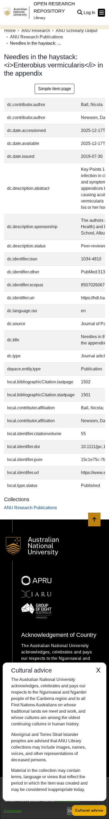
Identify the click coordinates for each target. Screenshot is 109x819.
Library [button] (39, 18)
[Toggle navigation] (101, 13)
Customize (12, 811)
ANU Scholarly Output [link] (76, 30)
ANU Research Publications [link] (36, 37)
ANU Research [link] (35, 30)
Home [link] (10, 30)
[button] (79, 13)
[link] (30, 507)
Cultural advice (89, 810)
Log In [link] (90, 12)
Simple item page (54, 88)
